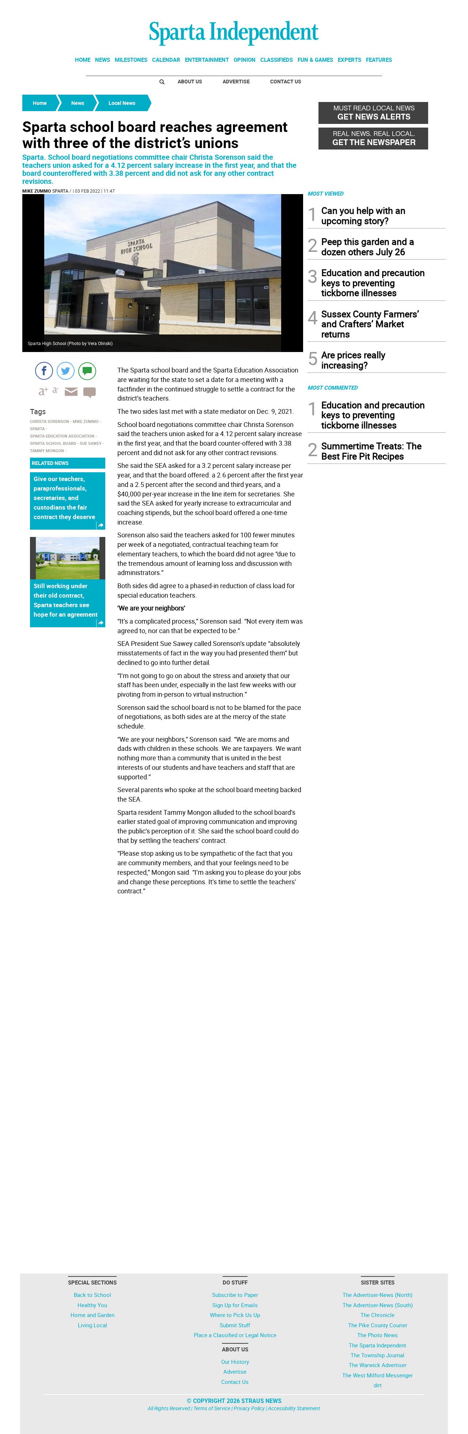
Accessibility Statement (294, 1408)
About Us (190, 81)
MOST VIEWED (325, 193)
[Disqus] (162, 991)
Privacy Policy (249, 1408)
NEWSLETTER (387, 8)
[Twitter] (66, 371)
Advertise (236, 81)
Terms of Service (211, 1408)
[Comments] (87, 371)
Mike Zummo (36, 191)
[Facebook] (44, 371)
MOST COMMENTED (332, 387)
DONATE (428, 8)
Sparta (60, 191)
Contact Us (285, 81)
